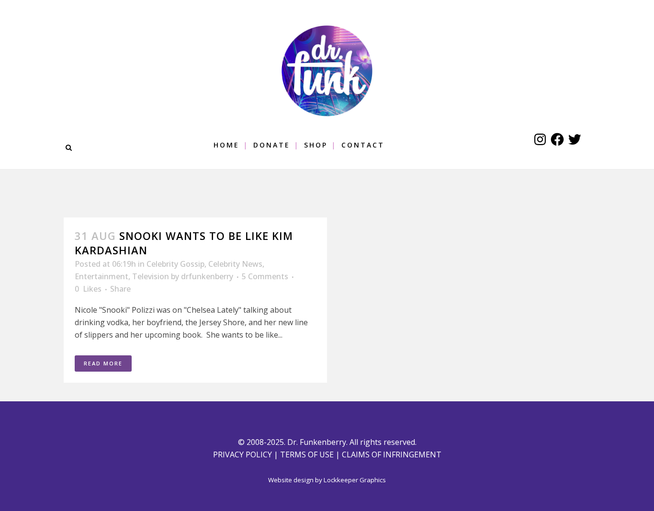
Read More (103, 363)
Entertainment (101, 276)
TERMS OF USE (307, 454)
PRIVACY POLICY (242, 454)
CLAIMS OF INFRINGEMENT (391, 454)
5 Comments (265, 276)
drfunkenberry (207, 276)
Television (150, 276)
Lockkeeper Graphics (355, 480)
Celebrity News (235, 264)
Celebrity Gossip (175, 264)
